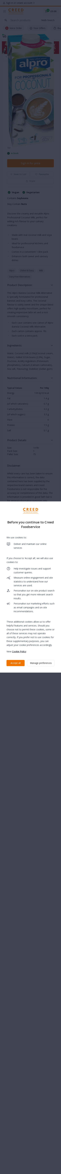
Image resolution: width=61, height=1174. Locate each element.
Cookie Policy (19, 651)
